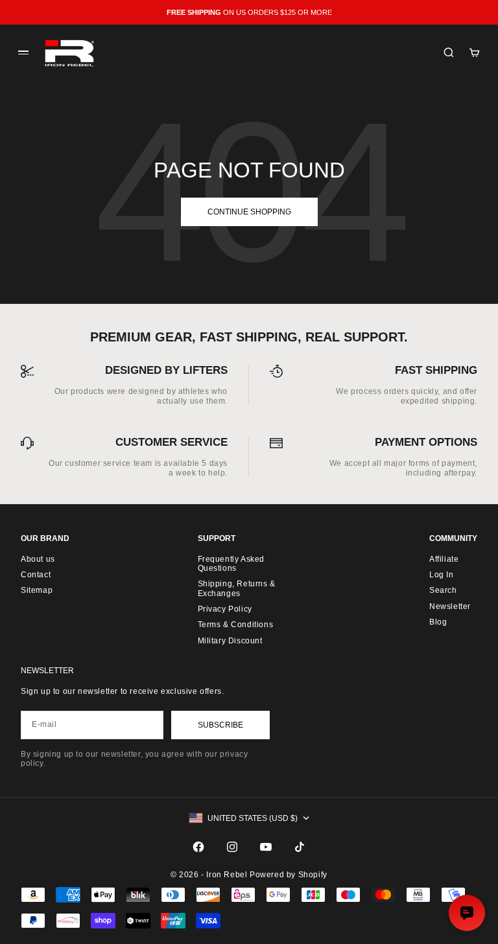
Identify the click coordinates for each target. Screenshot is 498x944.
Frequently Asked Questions (231, 564)
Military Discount (230, 640)
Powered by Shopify (288, 874)
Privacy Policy (225, 609)
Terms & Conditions (236, 624)
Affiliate (443, 559)
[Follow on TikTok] (299, 846)
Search (443, 590)
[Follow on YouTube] (265, 846)
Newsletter (450, 606)
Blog (438, 622)
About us (38, 559)
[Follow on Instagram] (232, 846)
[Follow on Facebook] (198, 846)
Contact (36, 574)
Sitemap (37, 590)
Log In (441, 574)
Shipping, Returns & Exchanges (237, 588)
